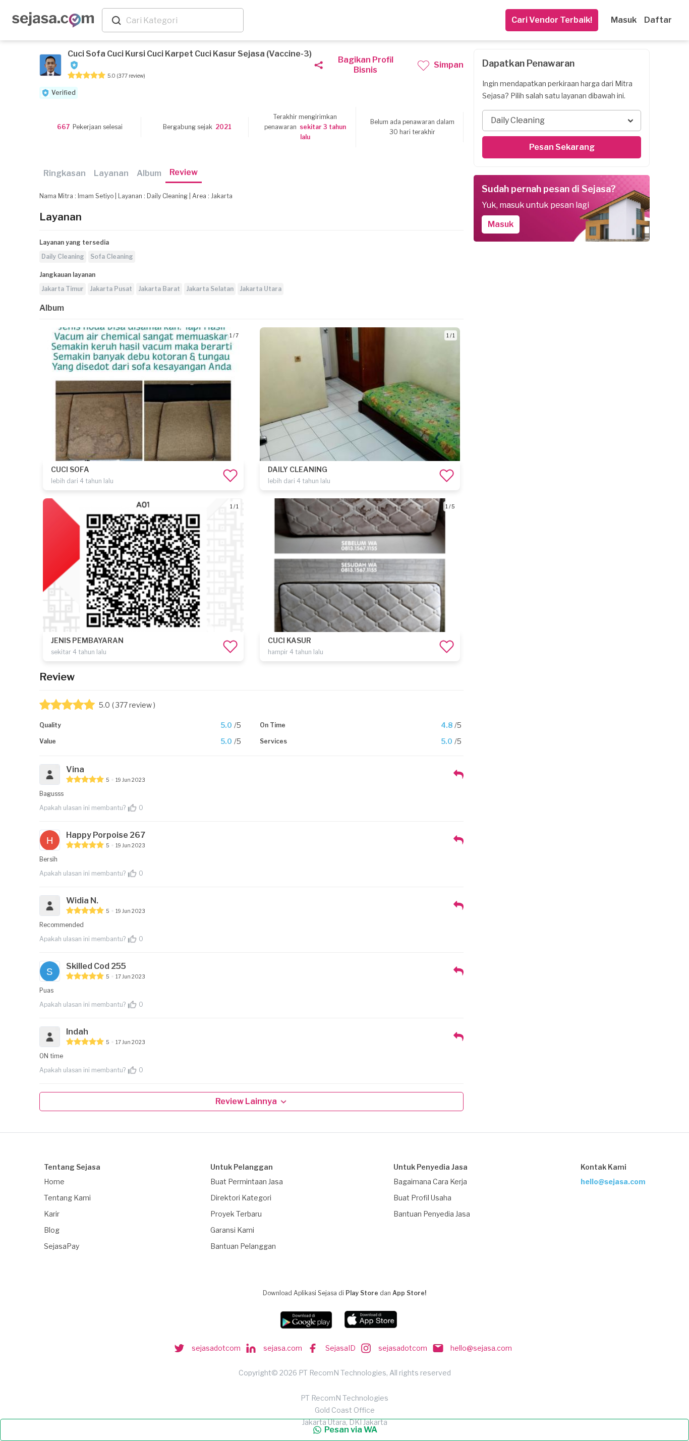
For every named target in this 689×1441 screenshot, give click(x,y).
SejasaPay (61, 1246)
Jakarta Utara (260, 289)
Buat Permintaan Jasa (246, 1181)
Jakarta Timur (62, 289)
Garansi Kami (232, 1230)
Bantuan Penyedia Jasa (431, 1213)
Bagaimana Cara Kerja (430, 1181)
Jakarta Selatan (210, 289)
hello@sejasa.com (613, 1181)
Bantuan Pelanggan (243, 1246)
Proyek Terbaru (236, 1213)
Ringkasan (64, 173)
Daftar (658, 20)
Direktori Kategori (240, 1197)
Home (54, 1181)
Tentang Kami (67, 1197)
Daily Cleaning (62, 256)
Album (149, 173)
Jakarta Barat (159, 289)
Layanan (111, 173)
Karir (52, 1213)
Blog (52, 1230)
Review (183, 172)
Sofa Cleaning (111, 256)
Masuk (624, 20)
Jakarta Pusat (111, 289)
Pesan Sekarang (562, 147)
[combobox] (182, 20)
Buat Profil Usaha (422, 1197)
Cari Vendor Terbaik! (551, 20)
